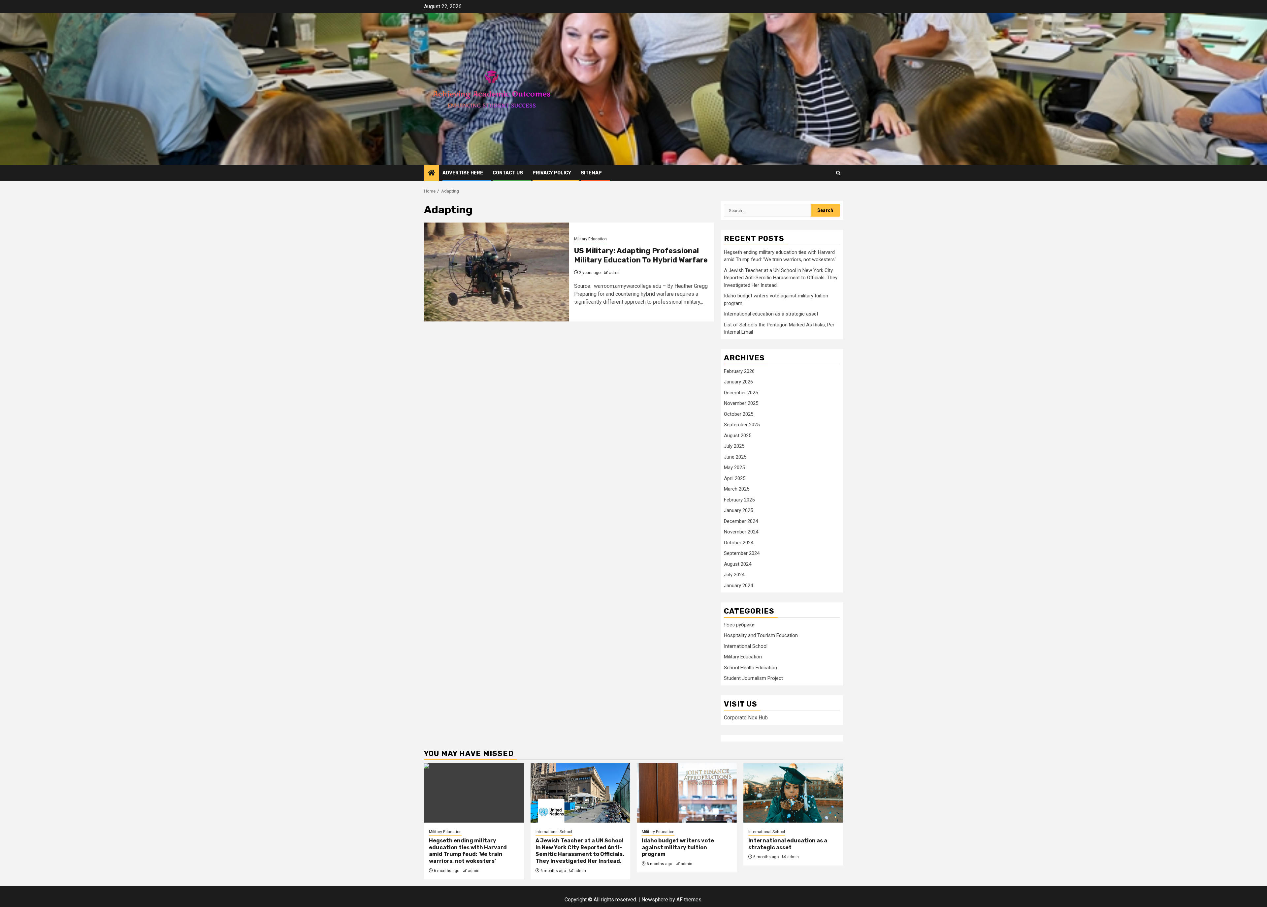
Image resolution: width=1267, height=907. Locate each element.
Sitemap (591, 173)
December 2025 (741, 393)
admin (615, 272)
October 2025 (738, 414)
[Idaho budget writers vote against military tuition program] (687, 793)
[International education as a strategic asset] (793, 793)
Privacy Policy (552, 173)
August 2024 (737, 564)
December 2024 (741, 521)
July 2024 (734, 575)
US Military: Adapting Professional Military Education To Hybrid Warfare (641, 255)
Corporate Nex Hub (746, 717)
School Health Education (750, 668)
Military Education (590, 239)
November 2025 (741, 403)
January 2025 (738, 510)
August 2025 (737, 435)
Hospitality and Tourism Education (761, 635)
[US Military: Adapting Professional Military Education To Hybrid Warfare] (496, 272)
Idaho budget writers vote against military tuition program (678, 847)
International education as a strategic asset (771, 314)
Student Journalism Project (753, 678)
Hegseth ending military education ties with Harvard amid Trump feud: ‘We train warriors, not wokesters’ (468, 850)
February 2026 (739, 371)
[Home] (431, 173)
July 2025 (734, 446)
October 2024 (738, 543)
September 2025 (742, 425)
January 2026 (738, 382)
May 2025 (734, 467)
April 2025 (734, 478)
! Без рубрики (739, 625)
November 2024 (741, 532)
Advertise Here (462, 173)
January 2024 (738, 586)
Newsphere (654, 899)
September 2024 (742, 553)
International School (745, 646)
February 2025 (739, 500)
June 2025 (735, 457)
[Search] (838, 172)
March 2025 (736, 489)
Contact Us (508, 173)
